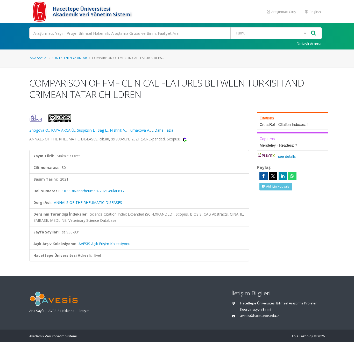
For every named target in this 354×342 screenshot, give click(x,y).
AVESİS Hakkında (61, 311)
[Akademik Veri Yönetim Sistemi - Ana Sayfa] (40, 11)
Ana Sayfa (38, 58)
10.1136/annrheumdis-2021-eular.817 (93, 190)
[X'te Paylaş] (273, 176)
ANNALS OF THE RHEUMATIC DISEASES (88, 202)
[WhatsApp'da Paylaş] (292, 176)
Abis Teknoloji (302, 336)
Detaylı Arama (308, 43)
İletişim (84, 311)
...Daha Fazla (162, 130)
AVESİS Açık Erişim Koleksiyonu (104, 243)
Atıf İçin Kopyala (277, 186)
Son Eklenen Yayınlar (69, 58)
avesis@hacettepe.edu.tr (259, 316)
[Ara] (313, 33)
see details (287, 156)
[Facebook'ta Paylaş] (263, 176)
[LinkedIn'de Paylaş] (283, 176)
